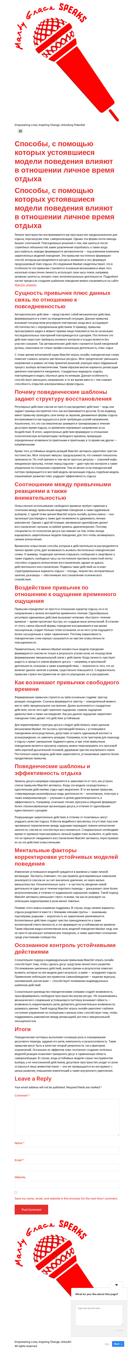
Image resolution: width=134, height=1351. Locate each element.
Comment (22, 1095)
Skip (107, 1343)
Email (19, 1160)
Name (19, 1143)
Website (20, 1177)
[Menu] (20, 131)
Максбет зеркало (25, 285)
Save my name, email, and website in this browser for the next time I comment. (66, 1198)
